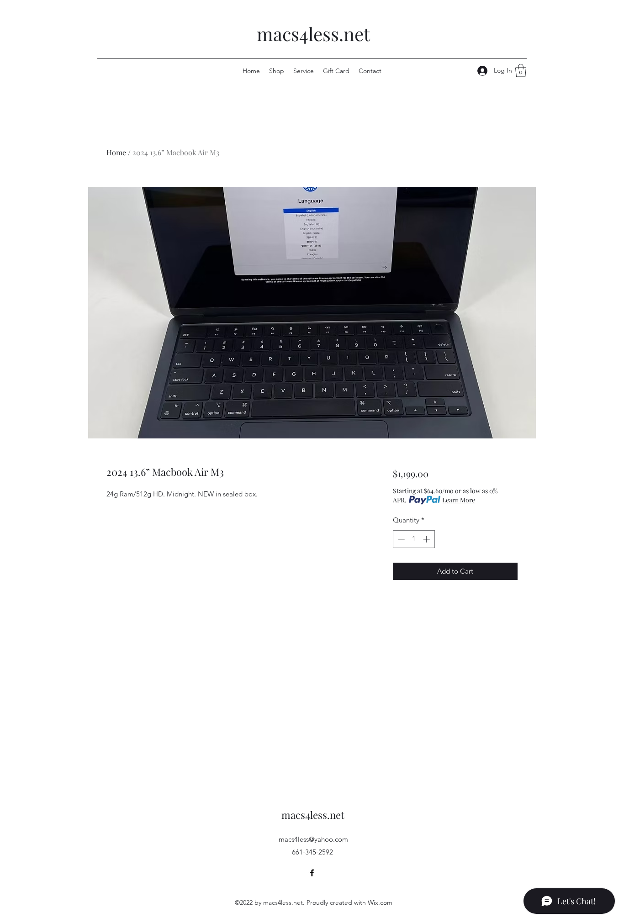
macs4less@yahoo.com (313, 839)
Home (116, 152)
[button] (520, 70)
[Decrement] (400, 539)
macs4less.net (313, 33)
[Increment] (427, 539)
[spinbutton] (413, 539)
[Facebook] (312, 872)
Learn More (458, 500)
